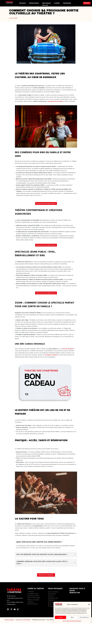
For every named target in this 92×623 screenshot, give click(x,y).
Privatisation (67, 3)
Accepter (60, 617)
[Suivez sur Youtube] (14, 609)
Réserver (86, 3)
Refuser (72, 617)
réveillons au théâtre (51, 355)
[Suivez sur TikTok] (17, 609)
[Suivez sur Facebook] (11, 609)
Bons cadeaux (46, 3)
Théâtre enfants (34, 3)
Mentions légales (66, 620)
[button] (89, 604)
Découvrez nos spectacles (46, 575)
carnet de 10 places (68, 348)
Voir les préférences (84, 617)
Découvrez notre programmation (46, 203)
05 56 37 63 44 (11, 596)
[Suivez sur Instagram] (8, 609)
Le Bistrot (57, 3)
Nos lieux (45, 5)
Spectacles (22, 3)
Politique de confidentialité (75, 620)
